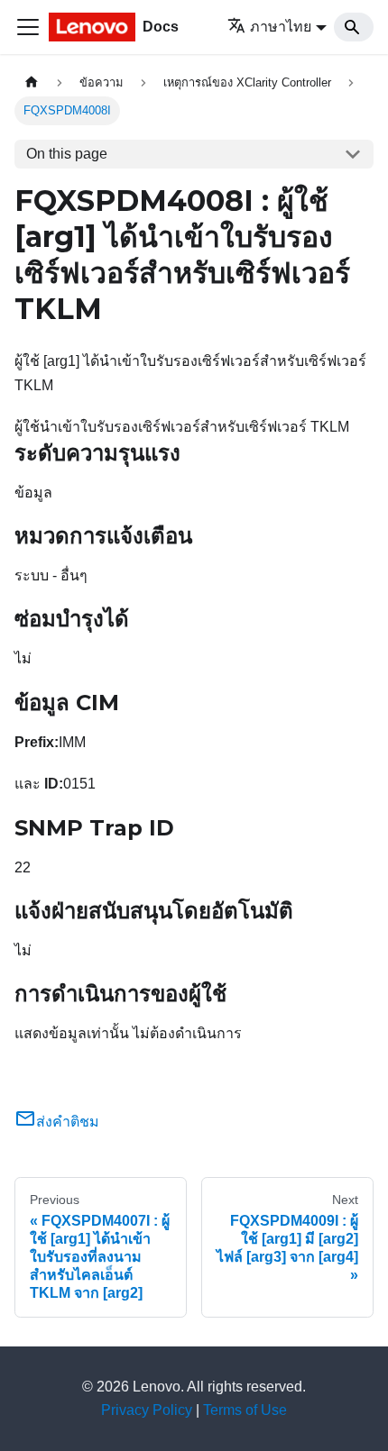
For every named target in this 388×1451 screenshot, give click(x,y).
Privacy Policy (146, 1410)
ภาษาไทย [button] (280, 26)
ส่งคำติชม (67, 1121)
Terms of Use (245, 1410)
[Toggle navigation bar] (28, 27)
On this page (66, 153)
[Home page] (31, 82)
